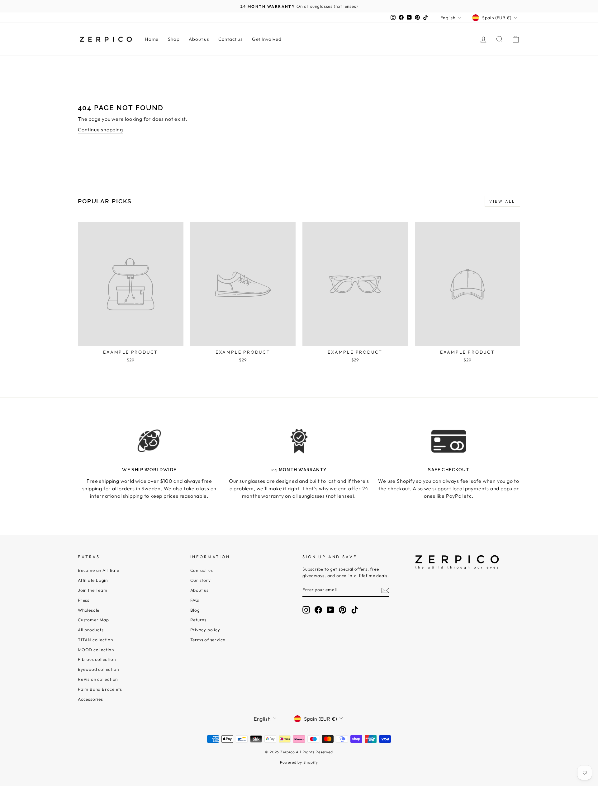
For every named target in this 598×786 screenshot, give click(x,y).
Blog (195, 610)
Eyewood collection (98, 669)
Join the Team (92, 590)
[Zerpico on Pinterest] (342, 610)
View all (502, 201)
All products (91, 630)
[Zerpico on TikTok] (354, 610)
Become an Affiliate (98, 570)
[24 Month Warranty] (299, 441)
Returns (198, 620)
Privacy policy (205, 630)
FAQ (194, 600)
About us (199, 39)
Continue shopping (100, 129)
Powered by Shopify (299, 762)
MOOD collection (96, 649)
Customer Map (93, 620)
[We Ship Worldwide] (149, 441)
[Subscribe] (385, 590)
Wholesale (88, 610)
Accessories (90, 699)
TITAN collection (95, 639)
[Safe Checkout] (448, 441)
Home (152, 39)
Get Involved (267, 39)
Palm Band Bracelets (100, 689)
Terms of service (207, 639)
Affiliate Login (93, 580)
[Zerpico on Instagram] (306, 610)
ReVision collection (98, 679)
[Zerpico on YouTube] (330, 610)
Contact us (230, 39)
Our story (200, 580)
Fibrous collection (97, 659)
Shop (173, 39)
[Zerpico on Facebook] (318, 610)
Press (83, 600)
